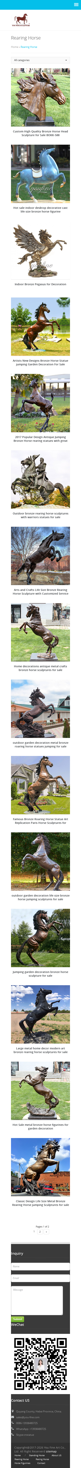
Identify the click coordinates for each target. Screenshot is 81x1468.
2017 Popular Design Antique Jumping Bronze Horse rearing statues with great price (41, 439)
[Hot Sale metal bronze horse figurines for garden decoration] (40, 1091)
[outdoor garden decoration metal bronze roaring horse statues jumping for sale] (40, 709)
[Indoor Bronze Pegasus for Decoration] (40, 250)
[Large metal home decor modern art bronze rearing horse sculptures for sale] (40, 1014)
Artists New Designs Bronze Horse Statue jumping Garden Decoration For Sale (40, 362)
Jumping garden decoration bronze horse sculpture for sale (40, 973)
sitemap (51, 1451)
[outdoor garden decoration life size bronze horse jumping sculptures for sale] (40, 861)
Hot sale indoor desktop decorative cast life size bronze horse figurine (40, 209)
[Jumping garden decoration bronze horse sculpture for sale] (40, 938)
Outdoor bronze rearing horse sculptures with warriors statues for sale (40, 515)
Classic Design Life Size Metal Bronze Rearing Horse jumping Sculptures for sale (40, 1203)
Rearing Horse (22, 1459)
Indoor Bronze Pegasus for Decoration (40, 284)
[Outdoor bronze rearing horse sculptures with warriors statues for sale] (40, 479)
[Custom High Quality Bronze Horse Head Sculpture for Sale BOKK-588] (40, 97)
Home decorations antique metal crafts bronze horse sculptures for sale (40, 668)
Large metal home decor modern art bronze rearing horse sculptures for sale (41, 1050)
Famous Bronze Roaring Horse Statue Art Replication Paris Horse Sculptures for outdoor (40, 821)
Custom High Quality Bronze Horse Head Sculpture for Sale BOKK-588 (40, 133)
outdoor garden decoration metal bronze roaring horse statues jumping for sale (40, 744)
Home (18, 1455)
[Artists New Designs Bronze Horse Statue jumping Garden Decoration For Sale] (40, 326)
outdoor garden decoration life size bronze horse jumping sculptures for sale (41, 897)
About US (56, 1455)
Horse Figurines (22, 1463)
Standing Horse (37, 1455)
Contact (41, 1463)
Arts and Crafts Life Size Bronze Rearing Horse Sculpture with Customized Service (40, 591)
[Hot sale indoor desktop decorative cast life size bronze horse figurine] (40, 174)
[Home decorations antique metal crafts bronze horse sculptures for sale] (40, 632)
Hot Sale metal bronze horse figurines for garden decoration (40, 1126)
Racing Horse (42, 1459)
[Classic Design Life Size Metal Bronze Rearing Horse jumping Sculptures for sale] (40, 1167)
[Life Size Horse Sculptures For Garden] (21, 28)
